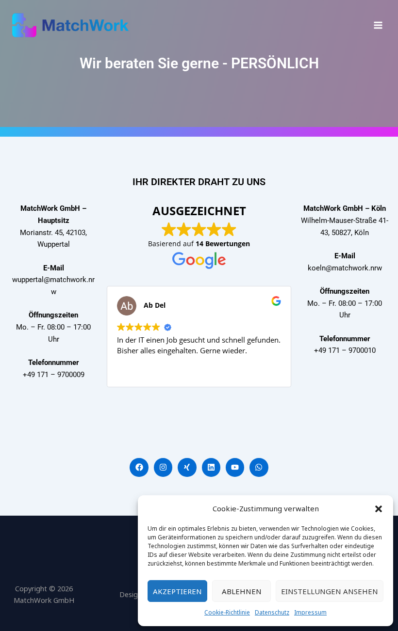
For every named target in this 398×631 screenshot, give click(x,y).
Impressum (310, 612)
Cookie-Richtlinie (227, 612)
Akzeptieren (177, 591)
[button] (378, 509)
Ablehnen (242, 591)
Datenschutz (272, 612)
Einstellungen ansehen (329, 591)
